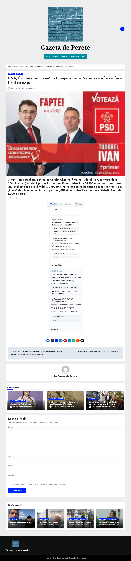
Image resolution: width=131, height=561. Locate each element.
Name (10, 456)
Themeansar (80, 558)
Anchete (11, 73)
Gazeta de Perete (65, 47)
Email (10, 466)
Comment (12, 427)
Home (48, 56)
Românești (44, 519)
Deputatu (73, 519)
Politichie (14, 519)
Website (11, 475)
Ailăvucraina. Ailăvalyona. (20, 404)
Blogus (71, 558)
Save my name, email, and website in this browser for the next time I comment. (38, 485)
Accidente (14, 401)
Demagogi (102, 519)
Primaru (53, 398)
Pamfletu (82, 519)
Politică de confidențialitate (73, 56)
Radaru (19, 73)
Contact (56, 56)
